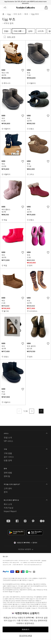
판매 (5, 468)
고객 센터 (8, 488)
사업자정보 (44, 560)
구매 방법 (8, 453)
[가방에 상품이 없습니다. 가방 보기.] (46, 7)
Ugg (9, 14)
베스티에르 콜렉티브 (11, 500)
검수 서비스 (9, 457)
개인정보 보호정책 (24, 549)
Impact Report (10, 511)
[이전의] (19, 411)
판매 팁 (7, 476)
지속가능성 (8, 508)
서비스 (6, 433)
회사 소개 (8, 504)
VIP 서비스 (8, 441)
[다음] (31, 411)
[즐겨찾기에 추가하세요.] (22, 70)
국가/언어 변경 (25, 635)
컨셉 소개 (8, 437)
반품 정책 (8, 460)
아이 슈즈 (17, 14)
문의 (6, 492)
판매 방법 (8, 472)
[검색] (4, 7)
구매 (5, 449)
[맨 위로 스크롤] (41, 411)
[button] (46, 7)
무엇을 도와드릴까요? (12, 484)
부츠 (26, 14)
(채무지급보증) (12, 580)
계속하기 (25, 629)
